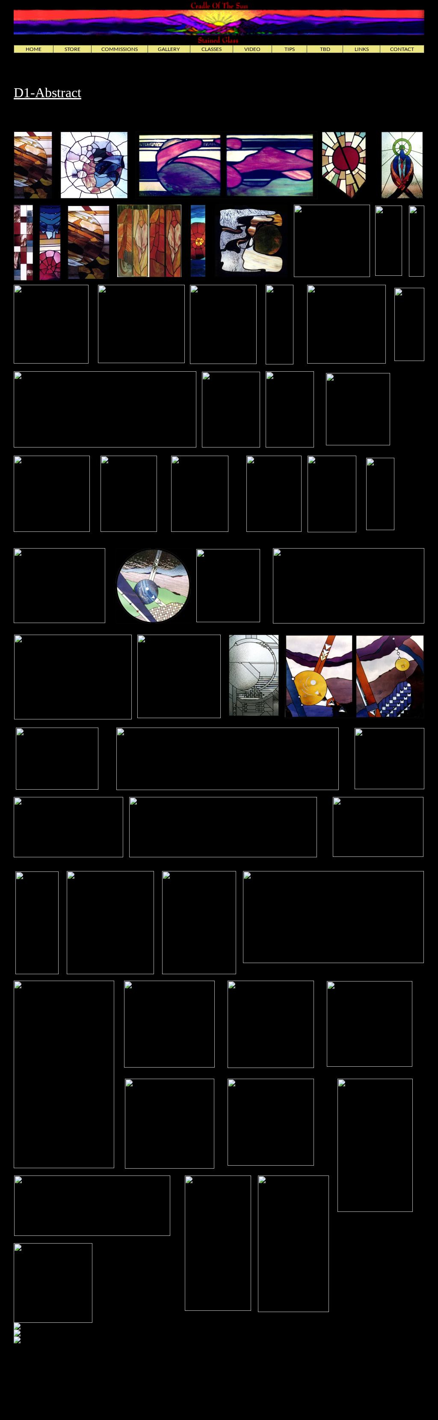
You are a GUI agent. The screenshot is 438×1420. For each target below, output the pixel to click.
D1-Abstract (47, 92)
